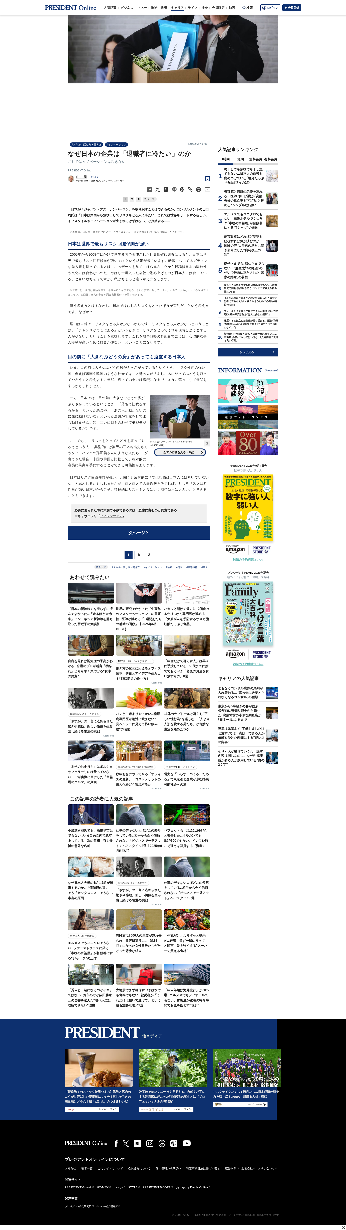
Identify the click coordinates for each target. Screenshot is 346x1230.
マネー (142, 7)
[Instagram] (149, 1143)
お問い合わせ (266, 1168)
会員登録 (293, 7)
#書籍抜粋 (191, 567)
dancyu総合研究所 (107, 1206)
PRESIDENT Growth (78, 1187)
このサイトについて (110, 1168)
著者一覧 (87, 1168)
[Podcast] (173, 1143)
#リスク (205, 567)
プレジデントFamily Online (192, 1187)
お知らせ (70, 1168)
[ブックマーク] (207, 178)
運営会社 (247, 1168)
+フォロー (96, 177)
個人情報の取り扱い (168, 1168)
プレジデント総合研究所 (78, 1206)
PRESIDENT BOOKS (156, 1187)
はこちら (248, 559)
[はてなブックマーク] (137, 1143)
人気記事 (110, 7)
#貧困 (179, 567)
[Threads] (162, 1143)
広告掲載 (230, 1168)
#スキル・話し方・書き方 (86, 144)
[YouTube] (187, 1143)
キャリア (177, 7)
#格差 (169, 567)
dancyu (118, 1187)
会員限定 (218, 7)
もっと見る (246, 352)
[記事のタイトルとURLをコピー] (190, 189)
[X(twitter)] (126, 1143)
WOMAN (103, 1187)
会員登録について (139, 1168)
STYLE (133, 1187)
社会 (204, 7)
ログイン (272, 7)
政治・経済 (159, 7)
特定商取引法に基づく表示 (203, 1168)
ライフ (192, 7)
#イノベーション (116, 144)
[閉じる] (343, 1227)
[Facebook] (116, 1143)
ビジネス (127, 7)
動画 (232, 7)
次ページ (149, 199)
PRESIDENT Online (79, 170)
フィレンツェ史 (111, 516)
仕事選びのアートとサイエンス (111, 231)
